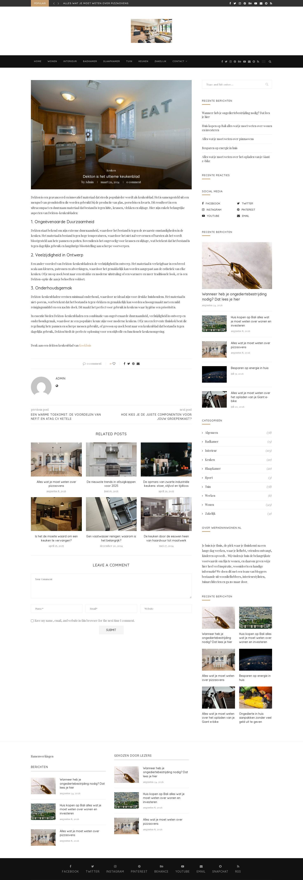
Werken (238, 496)
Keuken (143, 61)
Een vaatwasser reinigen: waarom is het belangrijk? (111, 538)
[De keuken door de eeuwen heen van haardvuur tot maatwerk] (166, 514)
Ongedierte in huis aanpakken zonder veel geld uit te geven (255, 718)
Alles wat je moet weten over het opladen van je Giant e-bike (250, 397)
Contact (178, 61)
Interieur (70, 61)
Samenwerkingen (42, 756)
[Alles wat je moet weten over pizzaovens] (56, 459)
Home (37, 61)
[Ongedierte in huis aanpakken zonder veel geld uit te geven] (255, 698)
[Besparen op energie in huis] (214, 374)
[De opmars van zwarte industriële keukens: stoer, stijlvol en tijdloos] (166, 459)
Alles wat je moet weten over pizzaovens (56, 484)
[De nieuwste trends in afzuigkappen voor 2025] (111, 459)
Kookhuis (85, 345)
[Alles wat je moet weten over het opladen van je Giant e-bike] (214, 399)
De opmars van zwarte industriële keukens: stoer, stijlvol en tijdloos (166, 484)
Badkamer (90, 61)
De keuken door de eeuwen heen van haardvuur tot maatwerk (166, 538)
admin (89, 182)
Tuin (129, 61)
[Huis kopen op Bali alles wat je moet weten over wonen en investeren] (214, 323)
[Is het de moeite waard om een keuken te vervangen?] (56, 514)
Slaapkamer (111, 61)
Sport (238, 478)
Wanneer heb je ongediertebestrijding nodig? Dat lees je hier (234, 297)
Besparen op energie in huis (84, 3)
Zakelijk (160, 61)
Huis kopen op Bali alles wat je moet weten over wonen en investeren (251, 321)
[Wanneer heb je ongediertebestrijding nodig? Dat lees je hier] (237, 265)
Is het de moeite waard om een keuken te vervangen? (56, 538)
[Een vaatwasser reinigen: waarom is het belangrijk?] (111, 514)
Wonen (52, 61)
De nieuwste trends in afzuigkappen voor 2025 (111, 484)
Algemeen (238, 433)
